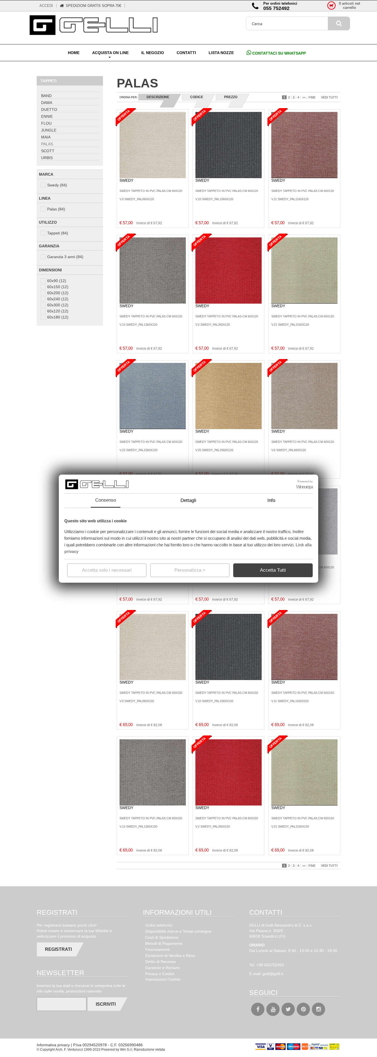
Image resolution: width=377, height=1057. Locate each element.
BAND (46, 95)
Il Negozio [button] (152, 52)
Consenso (105, 500)
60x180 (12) (57, 317)
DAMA (46, 102)
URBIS (47, 158)
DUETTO (49, 109)
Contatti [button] (186, 52)
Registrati (58, 949)
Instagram (318, 1009)
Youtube (273, 1009)
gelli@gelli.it (272, 974)
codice (196, 97)
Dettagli (188, 500)
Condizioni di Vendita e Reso (170, 955)
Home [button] (73, 52)
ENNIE (47, 116)
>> (304, 97)
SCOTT (47, 151)
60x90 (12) (56, 281)
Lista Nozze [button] (221, 52)
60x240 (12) (57, 299)
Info (271, 500)
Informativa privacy (53, 1045)
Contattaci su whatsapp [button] (278, 53)
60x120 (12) (57, 311)
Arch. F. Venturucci (69, 1049)
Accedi (46, 6)
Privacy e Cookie (159, 974)
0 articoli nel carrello (349, 5)
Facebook (257, 1009)
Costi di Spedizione (162, 937)
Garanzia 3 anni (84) (65, 257)
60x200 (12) (57, 293)
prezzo (230, 97)
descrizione (158, 97)
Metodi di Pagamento (163, 943)
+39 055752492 (270, 965)
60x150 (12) (57, 287)
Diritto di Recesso (160, 961)
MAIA (46, 137)
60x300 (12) (57, 305)
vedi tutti (329, 97)
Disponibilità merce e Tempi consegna (178, 931)
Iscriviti (106, 1004)
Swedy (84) (57, 185)
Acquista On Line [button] (110, 52)
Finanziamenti (157, 949)
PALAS (47, 144)
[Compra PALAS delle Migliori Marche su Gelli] (95, 25)
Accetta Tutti (273, 570)
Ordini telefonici (158, 925)
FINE (312, 97)
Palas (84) (56, 209)
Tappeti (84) (57, 233)
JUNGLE (48, 130)
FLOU (46, 123)
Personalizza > (189, 570)
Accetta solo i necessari (107, 570)
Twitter (288, 1009)
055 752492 (276, 8)
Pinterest (303, 1009)
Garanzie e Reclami (162, 967)
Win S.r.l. (126, 1049)
